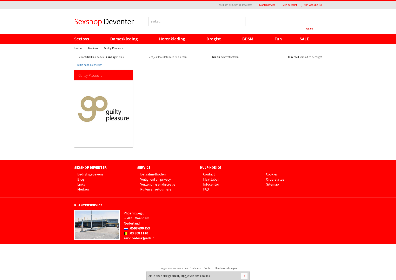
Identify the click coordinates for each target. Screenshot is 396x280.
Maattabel (211, 179)
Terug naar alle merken (89, 65)
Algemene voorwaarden (174, 268)
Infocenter (211, 184)
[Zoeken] (238, 21)
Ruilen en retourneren (156, 189)
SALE (304, 39)
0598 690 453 (140, 228)
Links (81, 184)
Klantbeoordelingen (226, 268)
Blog (80, 179)
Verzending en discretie (157, 184)
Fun (278, 39)
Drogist (213, 39)
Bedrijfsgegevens (90, 174)
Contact (209, 174)
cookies (205, 276)
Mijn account (290, 5)
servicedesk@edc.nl (140, 238)
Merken (83, 189)
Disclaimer (196, 268)
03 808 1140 (139, 233)
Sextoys (81, 39)
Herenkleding (172, 39)
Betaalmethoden (153, 174)
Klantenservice (267, 5)
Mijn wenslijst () (312, 5)
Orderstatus (275, 179)
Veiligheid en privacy (155, 179)
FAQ (206, 189)
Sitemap (272, 184)
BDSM (247, 39)
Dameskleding (124, 39)
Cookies (272, 174)
